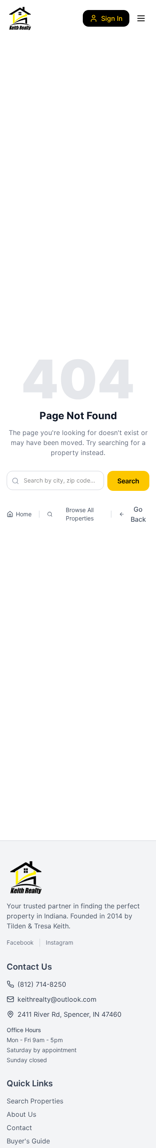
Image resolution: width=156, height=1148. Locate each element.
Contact (19, 1127)
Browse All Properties (80, 514)
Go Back (138, 514)
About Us (21, 1114)
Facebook (20, 942)
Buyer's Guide (28, 1141)
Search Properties (35, 1101)
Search (128, 481)
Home (24, 514)
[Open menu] (141, 18)
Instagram (59, 942)
